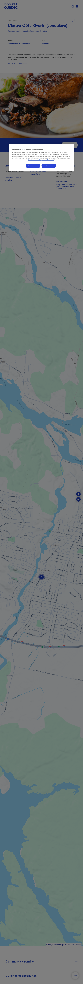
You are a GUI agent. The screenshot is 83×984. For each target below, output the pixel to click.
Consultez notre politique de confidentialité (42, 160)
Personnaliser (33, 166)
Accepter (49, 166)
